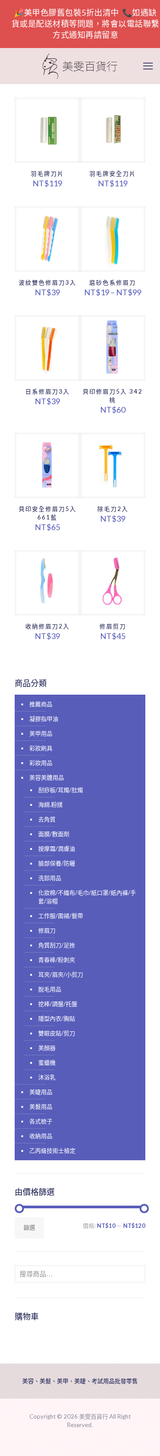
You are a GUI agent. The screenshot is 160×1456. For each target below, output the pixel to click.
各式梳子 (40, 1121)
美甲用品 (40, 733)
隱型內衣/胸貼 (56, 1018)
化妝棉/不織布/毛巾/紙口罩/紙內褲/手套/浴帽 (87, 897)
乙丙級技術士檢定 (52, 1150)
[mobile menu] (148, 65)
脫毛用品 (49, 989)
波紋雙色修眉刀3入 (47, 282)
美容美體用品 (46, 777)
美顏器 (47, 1047)
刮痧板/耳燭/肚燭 (60, 789)
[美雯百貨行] (80, 65)
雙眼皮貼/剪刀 (56, 1033)
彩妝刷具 (40, 748)
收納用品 (40, 1135)
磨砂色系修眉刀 (112, 282)
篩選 (29, 1227)
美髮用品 (40, 1106)
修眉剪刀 (113, 626)
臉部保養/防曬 (56, 863)
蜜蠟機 (47, 1062)
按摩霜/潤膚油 (56, 848)
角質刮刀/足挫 (56, 945)
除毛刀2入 (112, 508)
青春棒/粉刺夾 (56, 959)
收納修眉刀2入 (47, 626)
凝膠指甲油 (43, 718)
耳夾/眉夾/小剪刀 (60, 974)
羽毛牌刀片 (47, 173)
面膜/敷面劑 (53, 833)
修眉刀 (47, 930)
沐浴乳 (47, 1077)
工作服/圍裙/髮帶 (60, 915)
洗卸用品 (49, 877)
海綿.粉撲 (50, 804)
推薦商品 (40, 704)
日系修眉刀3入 (47, 391)
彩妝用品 (40, 762)
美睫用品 (40, 1091)
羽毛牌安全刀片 (112, 173)
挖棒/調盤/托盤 (57, 1003)
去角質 (47, 819)
